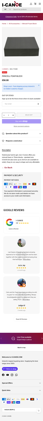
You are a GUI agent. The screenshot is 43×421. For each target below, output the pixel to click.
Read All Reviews (21, 319)
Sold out (28, 115)
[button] (35, 4)
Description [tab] (6, 150)
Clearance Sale (11, 16)
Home (4, 23)
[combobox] (21, 9)
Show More (26, 259)
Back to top (22, 347)
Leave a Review (13, 229)
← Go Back (7, 168)
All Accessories (14, 23)
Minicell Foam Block (29, 23)
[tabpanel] (21, 158)
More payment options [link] (21, 126)
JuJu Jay (21, 265)
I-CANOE (5, 69)
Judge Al (21, 305)
